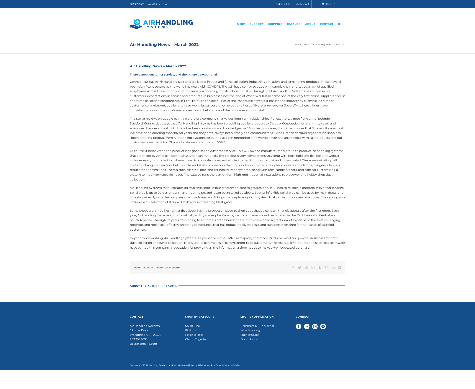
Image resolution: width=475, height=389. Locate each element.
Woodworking (250, 330)
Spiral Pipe (192, 326)
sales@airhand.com (158, 4)
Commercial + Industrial (257, 326)
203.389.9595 (138, 339)
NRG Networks (205, 365)
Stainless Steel (250, 335)
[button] (339, 24)
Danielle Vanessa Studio (228, 365)
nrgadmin (169, 285)
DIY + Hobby (249, 339)
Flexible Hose (194, 335)
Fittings (190, 330)
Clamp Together (196, 339)
